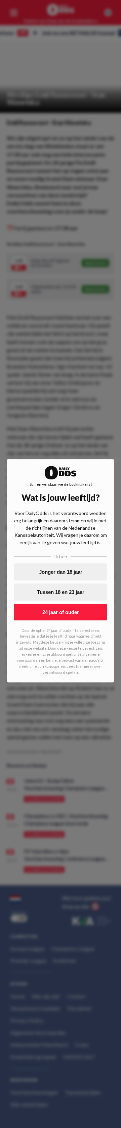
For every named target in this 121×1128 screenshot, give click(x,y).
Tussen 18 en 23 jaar (60, 592)
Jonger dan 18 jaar (60, 572)
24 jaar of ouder (60, 612)
